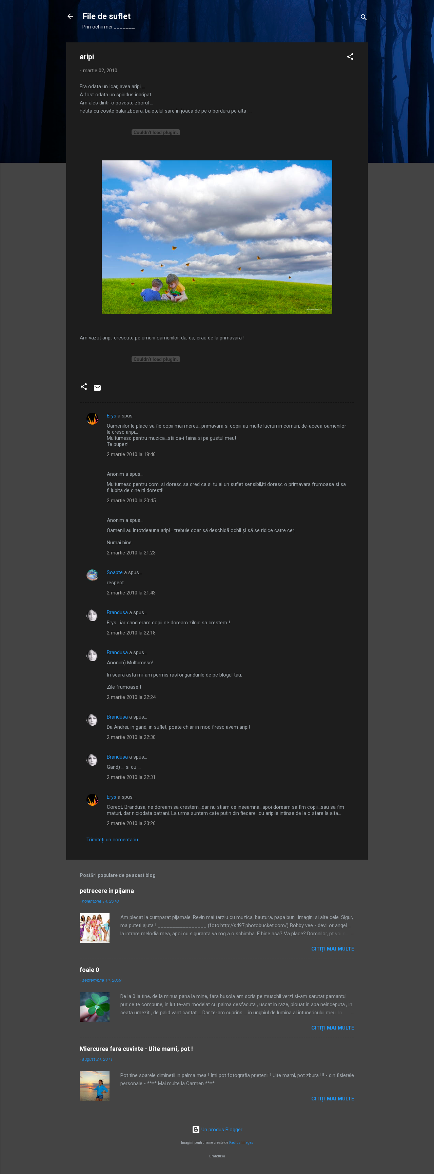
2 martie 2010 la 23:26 (131, 823)
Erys (111, 416)
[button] (350, 58)
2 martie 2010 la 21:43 (131, 593)
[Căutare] (364, 18)
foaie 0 (89, 969)
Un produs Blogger (221, 1130)
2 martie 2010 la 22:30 (131, 737)
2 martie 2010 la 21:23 (131, 553)
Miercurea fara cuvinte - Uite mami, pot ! (136, 1048)
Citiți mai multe (332, 949)
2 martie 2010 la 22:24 (131, 697)
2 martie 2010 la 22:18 (131, 633)
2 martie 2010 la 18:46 (131, 454)
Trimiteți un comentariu (112, 840)
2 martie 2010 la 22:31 (131, 777)
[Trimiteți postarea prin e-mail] (97, 390)
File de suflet (106, 16)
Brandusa (117, 612)
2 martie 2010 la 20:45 (131, 500)
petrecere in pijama (107, 890)
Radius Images (241, 1142)
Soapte (115, 572)
